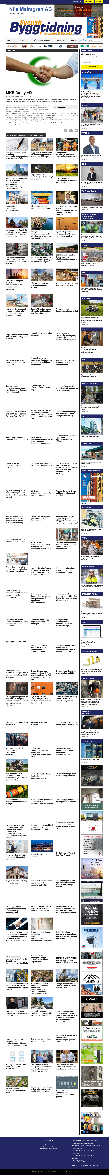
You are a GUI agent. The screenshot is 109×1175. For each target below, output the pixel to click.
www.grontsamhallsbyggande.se (49, 1148)
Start (9, 40)
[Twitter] (66, 130)
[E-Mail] (76, 130)
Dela (54, 107)
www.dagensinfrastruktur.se (48, 1147)
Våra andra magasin (42, 40)
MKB (24, 99)
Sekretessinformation (72, 1172)
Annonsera (98, 1)
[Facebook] (71, 130)
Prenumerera (89, 1)
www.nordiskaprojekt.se (47, 1145)
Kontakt (74, 40)
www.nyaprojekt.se (45, 1143)
